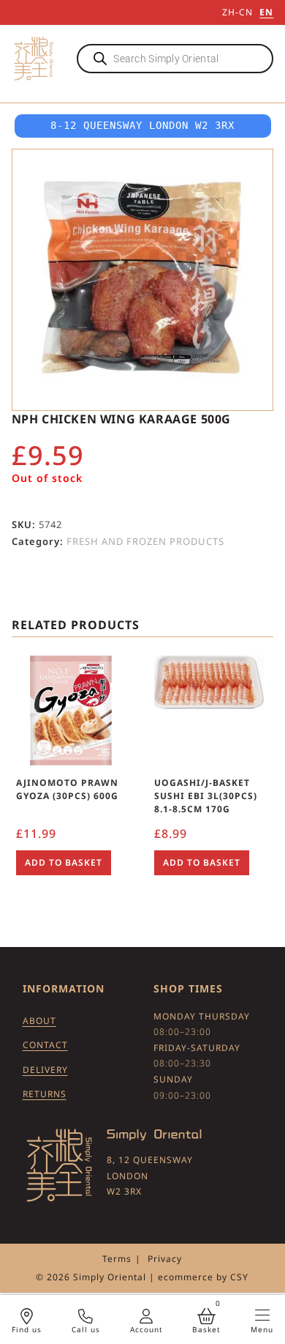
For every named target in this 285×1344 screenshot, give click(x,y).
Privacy (165, 1258)
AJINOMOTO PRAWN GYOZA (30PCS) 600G (67, 789)
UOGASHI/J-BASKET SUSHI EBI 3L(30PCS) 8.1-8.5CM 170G (205, 795)
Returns (44, 1094)
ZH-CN (237, 12)
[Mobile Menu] (262, 1315)
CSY (239, 1277)
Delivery (45, 1069)
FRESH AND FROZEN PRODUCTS (145, 541)
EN (266, 12)
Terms (117, 1258)
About (39, 1020)
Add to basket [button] (63, 862)
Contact (45, 1045)
